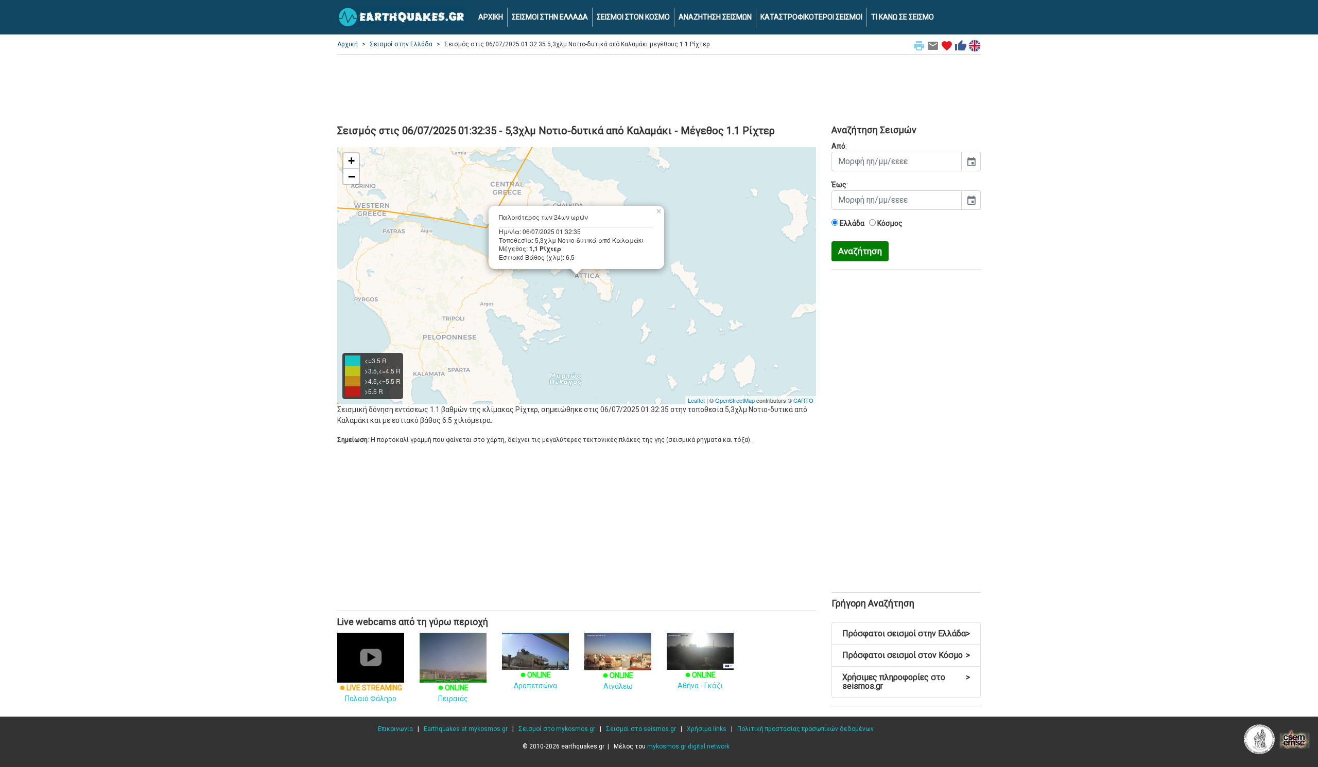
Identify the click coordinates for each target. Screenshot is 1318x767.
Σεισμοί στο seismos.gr (641, 729)
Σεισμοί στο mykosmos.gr (556, 729)
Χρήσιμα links (706, 729)
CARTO (803, 400)
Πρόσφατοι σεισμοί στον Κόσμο (906, 655)
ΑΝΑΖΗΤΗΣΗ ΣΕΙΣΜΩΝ (715, 17)
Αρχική (347, 44)
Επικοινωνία (395, 729)
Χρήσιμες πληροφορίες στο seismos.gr (906, 681)
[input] (896, 161)
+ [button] (351, 160)
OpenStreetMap (735, 400)
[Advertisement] (659, 88)
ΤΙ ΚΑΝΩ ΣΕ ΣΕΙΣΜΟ (902, 17)
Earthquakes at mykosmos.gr (466, 729)
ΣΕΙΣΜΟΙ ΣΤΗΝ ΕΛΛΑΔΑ (550, 17)
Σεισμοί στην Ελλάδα (401, 44)
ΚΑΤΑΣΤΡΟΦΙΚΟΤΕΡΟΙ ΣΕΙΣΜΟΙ (811, 17)
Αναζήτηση (860, 251)
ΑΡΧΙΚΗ (490, 17)
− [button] (351, 176)
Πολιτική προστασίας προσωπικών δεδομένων (805, 729)
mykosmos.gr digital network (688, 746)
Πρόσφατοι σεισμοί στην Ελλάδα (906, 633)
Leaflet (696, 400)
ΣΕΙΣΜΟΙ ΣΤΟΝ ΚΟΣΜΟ (633, 17)
